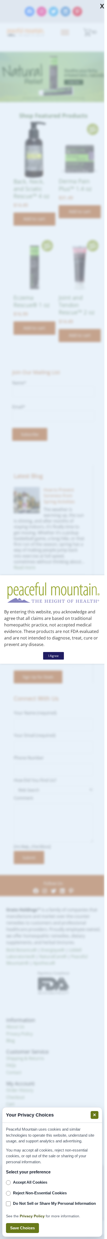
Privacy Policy (32, 1216)
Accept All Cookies (30, 1182)
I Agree (53, 656)
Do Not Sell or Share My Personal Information (54, 1203)
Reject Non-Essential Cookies (40, 1193)
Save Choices (22, 1228)
